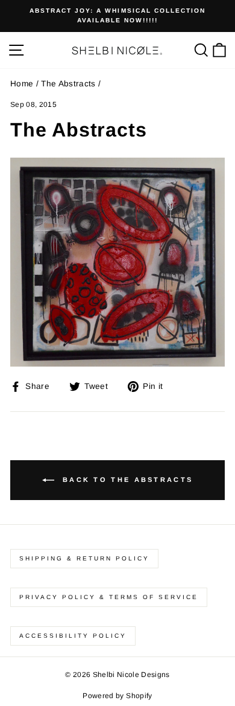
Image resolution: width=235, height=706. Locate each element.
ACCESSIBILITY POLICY (73, 635)
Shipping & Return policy (84, 558)
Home (21, 83)
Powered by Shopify (117, 696)
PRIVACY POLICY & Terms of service (108, 597)
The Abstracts (68, 83)
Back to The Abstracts (126, 479)
